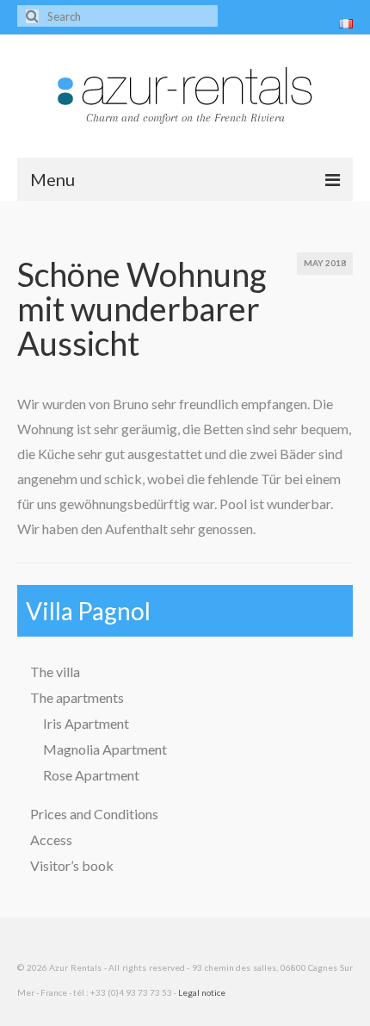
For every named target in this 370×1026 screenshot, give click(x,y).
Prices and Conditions (94, 813)
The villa (55, 671)
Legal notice (201, 992)
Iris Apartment (86, 723)
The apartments (77, 697)
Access (51, 839)
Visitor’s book (72, 865)
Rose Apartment (91, 775)
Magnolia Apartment (105, 749)
